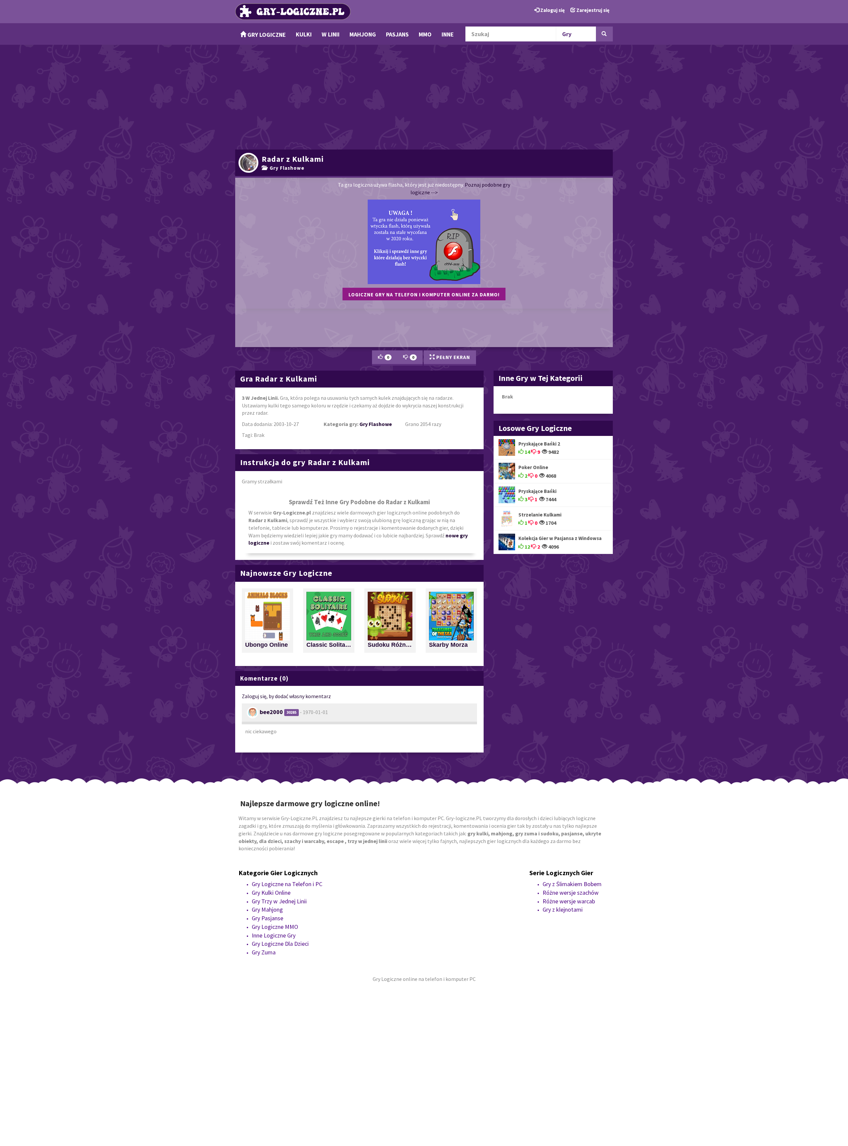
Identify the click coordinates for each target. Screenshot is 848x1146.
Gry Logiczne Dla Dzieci (280, 943)
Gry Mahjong (267, 909)
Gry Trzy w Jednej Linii (279, 901)
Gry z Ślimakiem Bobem (572, 884)
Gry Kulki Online (271, 892)
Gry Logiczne (266, 34)
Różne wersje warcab (569, 901)
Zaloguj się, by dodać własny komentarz (286, 696)
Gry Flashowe (285, 168)
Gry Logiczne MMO (275, 927)
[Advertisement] (424, 96)
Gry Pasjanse (267, 918)
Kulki (304, 34)
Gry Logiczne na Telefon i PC (287, 884)
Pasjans (397, 34)
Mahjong (362, 34)
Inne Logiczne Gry (273, 935)
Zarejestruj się (592, 10)
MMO (425, 34)
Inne (448, 34)
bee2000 (271, 712)
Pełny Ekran (452, 357)
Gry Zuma (264, 952)
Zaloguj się (552, 10)
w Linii (331, 34)
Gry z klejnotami (563, 909)
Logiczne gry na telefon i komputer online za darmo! (424, 294)
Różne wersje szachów (571, 892)
